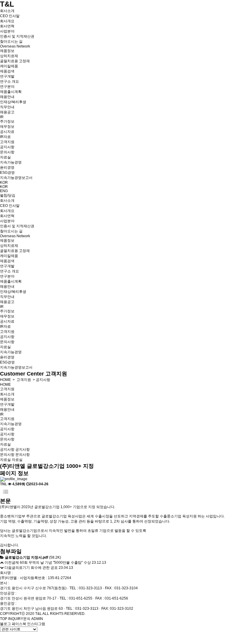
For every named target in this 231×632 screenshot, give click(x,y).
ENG (4, 191)
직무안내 (7, 107)
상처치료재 (9, 56)
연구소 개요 (9, 81)
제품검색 (7, 71)
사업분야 (7, 31)
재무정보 (7, 126)
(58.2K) (33, 557)
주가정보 (7, 121)
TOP (3, 619)
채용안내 (7, 97)
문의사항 (7, 152)
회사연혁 (7, 26)
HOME (5, 380)
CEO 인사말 (10, 16)
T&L (7, 4)
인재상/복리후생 (13, 102)
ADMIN (37, 619)
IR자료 (5, 137)
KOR (4, 182)
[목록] (5, 492)
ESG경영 (7, 172)
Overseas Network (15, 46)
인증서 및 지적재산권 (17, 36)
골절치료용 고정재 (15, 61)
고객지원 (7, 142)
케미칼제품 (9, 66)
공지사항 (7, 147)
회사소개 (7, 11)
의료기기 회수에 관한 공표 (36, 568)
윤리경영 (7, 167)
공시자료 (7, 132)
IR (2, 117)
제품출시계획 (11, 92)
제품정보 (7, 51)
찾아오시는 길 (11, 41)
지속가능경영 (11, 162)
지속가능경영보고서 (16, 178)
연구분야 (7, 86)
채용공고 (7, 112)
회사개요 (7, 21)
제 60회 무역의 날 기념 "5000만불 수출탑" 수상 (53, 562)
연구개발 (7, 76)
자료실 (5, 157)
